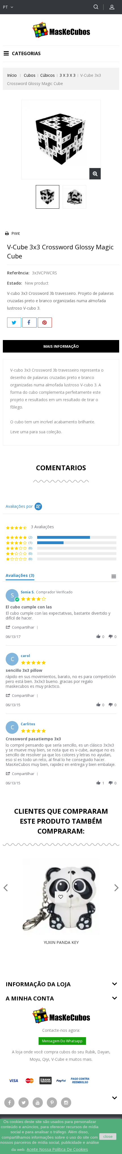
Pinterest (45, 323)
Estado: (14, 283)
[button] (23, 627)
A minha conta (30, 998)
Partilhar (29, 323)
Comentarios (61, 467)
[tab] (20, 576)
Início (12, 75)
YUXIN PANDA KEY (61, 942)
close (108, 1136)
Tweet (14, 323)
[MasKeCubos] (61, 29)
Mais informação (61, 346)
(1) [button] (30, 542)
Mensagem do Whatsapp (62, 1041)
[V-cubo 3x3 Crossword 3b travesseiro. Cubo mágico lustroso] (47, 197)
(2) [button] (30, 537)
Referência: (18, 272)
